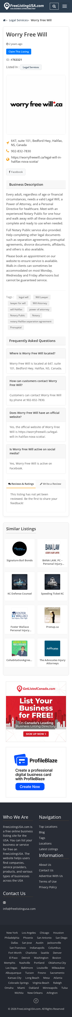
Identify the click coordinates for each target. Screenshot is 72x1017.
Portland (39, 963)
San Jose (27, 942)
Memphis (9, 963)
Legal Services (18, 20)
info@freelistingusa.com (19, 909)
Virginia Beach (41, 983)
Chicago (44, 932)
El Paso (13, 958)
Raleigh (57, 983)
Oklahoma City (57, 963)
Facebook (17, 172)
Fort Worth (15, 953)
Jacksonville (54, 942)
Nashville (24, 963)
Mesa (46, 978)
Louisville (42, 968)
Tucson (29, 973)
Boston (56, 958)
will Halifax (16, 309)
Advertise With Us (51, 876)
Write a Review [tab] (51, 484)
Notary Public (17, 315)
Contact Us (46, 870)
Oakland (34, 988)
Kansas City (14, 978)
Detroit (26, 958)
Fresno (42, 973)
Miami (21, 988)
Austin (39, 942)
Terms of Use (48, 881)
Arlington (52, 993)
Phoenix (28, 937)
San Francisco (18, 947)
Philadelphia (12, 937)
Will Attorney (40, 303)
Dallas (14, 942)
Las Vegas (11, 968)
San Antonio (44, 937)
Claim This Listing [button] (19, 51)
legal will (23, 297)
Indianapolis (37, 947)
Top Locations (48, 827)
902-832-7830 (21, 151)
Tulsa (64, 988)
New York (12, 932)
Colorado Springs (18, 983)
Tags (42, 838)
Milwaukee (58, 968)
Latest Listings (48, 849)
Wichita (19, 993)
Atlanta (58, 978)
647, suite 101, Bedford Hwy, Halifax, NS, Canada (37, 143)
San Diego (61, 937)
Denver (57, 953)
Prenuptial (16, 327)
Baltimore (27, 968)
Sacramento (57, 973)
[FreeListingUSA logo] (23, 6)
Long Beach (32, 978)
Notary (36, 315)
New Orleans (35, 993)
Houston (58, 932)
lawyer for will (18, 303)
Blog (42, 832)
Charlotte (31, 953)
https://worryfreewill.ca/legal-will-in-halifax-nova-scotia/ (36, 159)
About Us (45, 865)
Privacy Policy (48, 887)
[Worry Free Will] (36, 104)
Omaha (9, 988)
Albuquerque (13, 973)
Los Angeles (29, 932)
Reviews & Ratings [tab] (22, 484)
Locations (45, 843)
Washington (41, 958)
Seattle (45, 953)
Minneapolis (50, 988)
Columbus (54, 947)
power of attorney (39, 309)
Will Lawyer (42, 297)
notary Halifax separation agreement (30, 321)
